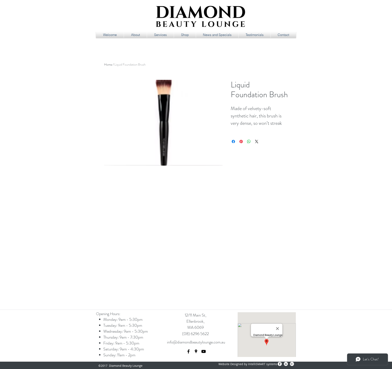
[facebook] (188, 351)
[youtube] (203, 351)
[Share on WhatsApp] (248, 141)
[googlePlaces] (196, 351)
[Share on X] (256, 141)
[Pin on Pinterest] (241, 141)
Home (108, 64)
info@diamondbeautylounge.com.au (196, 342)
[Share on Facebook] (233, 141)
